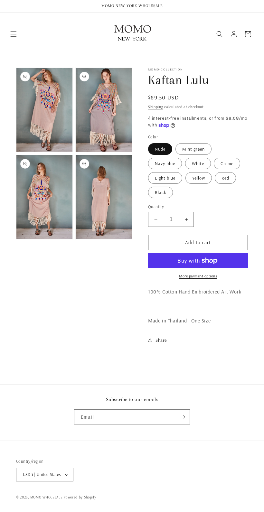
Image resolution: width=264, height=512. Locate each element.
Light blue (165, 178)
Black (160, 192)
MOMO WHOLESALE (46, 497)
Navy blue (165, 163)
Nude (160, 149)
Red (225, 178)
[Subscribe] (182, 416)
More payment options (198, 276)
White (198, 163)
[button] (13, 34)
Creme (227, 163)
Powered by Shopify (80, 497)
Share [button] (161, 340)
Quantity (156, 206)
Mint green (193, 149)
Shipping (155, 106)
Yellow (198, 178)
